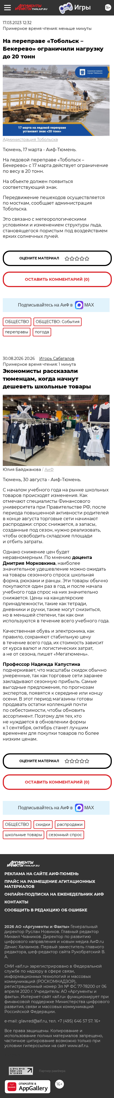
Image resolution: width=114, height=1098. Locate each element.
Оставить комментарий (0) (57, 279)
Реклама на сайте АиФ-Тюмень (41, 873)
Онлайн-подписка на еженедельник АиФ (54, 894)
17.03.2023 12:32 (17, 22)
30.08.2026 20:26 (19, 358)
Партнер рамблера (52, 1071)
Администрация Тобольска (30, 139)
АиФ (49, 469)
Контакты (16, 901)
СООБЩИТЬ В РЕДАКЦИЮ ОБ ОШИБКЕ (45, 910)
